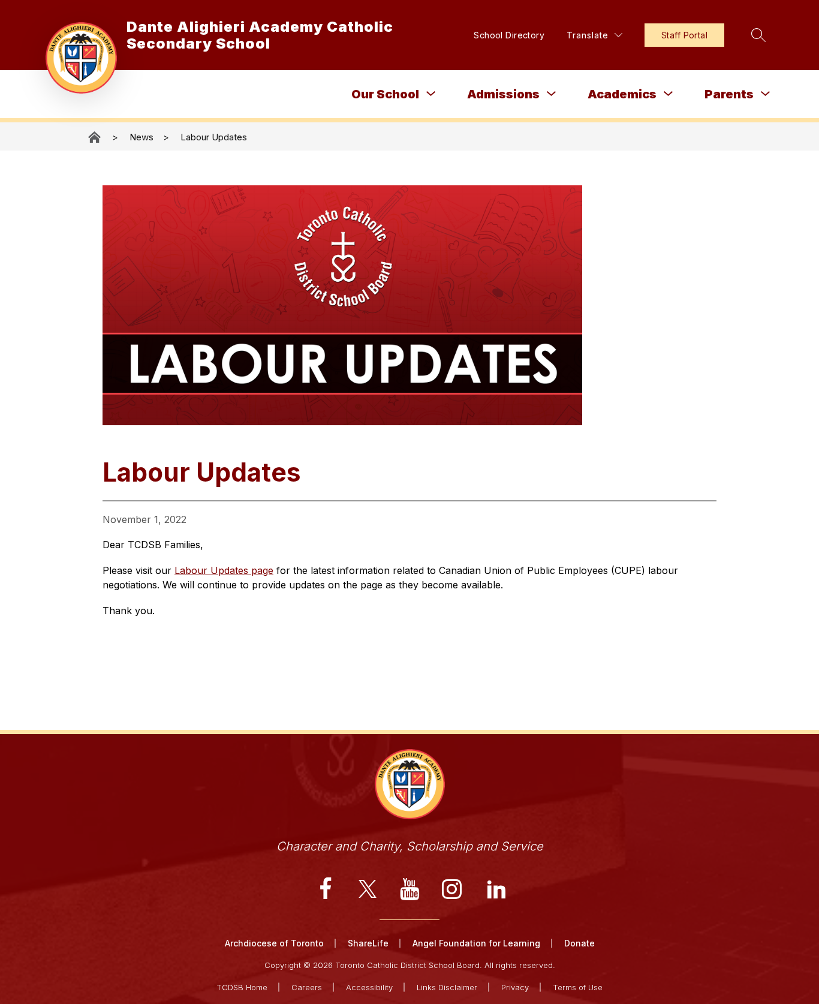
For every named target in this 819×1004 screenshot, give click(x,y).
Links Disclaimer (447, 987)
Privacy (515, 987)
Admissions (503, 94)
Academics (622, 94)
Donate (579, 943)
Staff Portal (684, 35)
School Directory (509, 35)
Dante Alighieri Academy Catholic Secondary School (95, 137)
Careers (306, 987)
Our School (385, 94)
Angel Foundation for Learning (476, 943)
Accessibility (369, 987)
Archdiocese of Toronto (274, 943)
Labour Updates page (223, 570)
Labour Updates (213, 137)
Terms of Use (578, 987)
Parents (729, 94)
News (141, 137)
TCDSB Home (241, 987)
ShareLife (368, 943)
